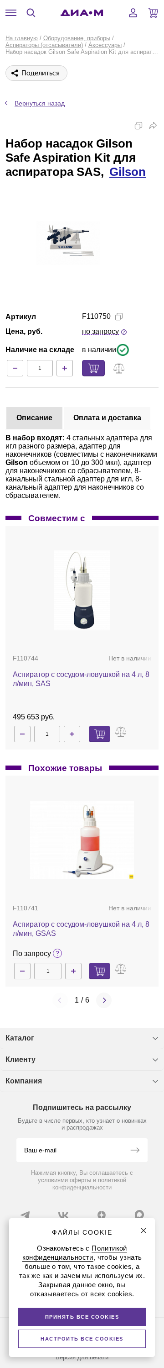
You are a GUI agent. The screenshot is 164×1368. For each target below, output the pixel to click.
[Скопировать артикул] (118, 316)
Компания (23, 1081)
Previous (60, 1000)
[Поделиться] (153, 125)
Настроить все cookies (82, 1339)
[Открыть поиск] (31, 12)
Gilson (127, 172)
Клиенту (20, 1059)
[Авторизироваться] (133, 12)
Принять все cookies (82, 1317)
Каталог (19, 1038)
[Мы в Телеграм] (25, 1215)
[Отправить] (134, 1151)
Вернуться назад (40, 103)
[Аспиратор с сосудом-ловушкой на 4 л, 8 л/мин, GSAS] (82, 840)
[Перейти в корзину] (153, 12)
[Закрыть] (143, 1230)
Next (104, 1000)
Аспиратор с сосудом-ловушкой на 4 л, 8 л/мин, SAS (81, 679)
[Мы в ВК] (63, 1215)
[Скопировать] (138, 125)
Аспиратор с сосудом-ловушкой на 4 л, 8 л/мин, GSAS (81, 928)
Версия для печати (82, 1357)
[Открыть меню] (10, 12)
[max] (139, 1215)
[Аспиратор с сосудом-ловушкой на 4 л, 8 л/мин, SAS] (82, 590)
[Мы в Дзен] (101, 1215)
